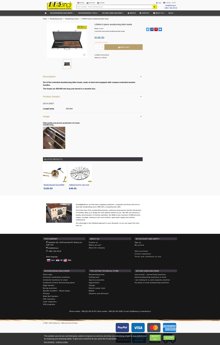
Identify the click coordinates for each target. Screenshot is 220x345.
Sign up (138, 242)
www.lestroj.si (146, 311)
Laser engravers (50, 301)
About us (159, 13)
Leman (101, 28)
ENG (69, 260)
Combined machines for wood (55, 280)
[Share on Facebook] (152, 29)
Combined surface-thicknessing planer (59, 283)
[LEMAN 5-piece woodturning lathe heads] (84, 54)
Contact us (93, 242)
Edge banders (49, 285)
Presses (46, 293)
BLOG (171, 13)
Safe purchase (141, 251)
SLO (53, 260)
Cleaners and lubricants (99, 293)
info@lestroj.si (170, 5)
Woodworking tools (87, 13)
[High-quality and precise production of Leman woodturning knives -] (54, 138)
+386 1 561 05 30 (170, 8)
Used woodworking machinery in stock (150, 277)
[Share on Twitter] (148, 29)
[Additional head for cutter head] (80, 173)
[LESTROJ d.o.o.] (59, 5)
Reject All (155, 337)
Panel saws (47, 274)
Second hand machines (112, 13)
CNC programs (49, 304)
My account (139, 245)
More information (49, 342)
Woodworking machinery (61, 13)
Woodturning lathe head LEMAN (54, 185)
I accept (169, 338)
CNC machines (49, 299)
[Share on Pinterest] (156, 29)
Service (133, 13)
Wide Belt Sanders (50, 296)
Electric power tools (97, 288)
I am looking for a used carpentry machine (152, 280)
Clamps (92, 285)
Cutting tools (94, 277)
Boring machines (50, 288)
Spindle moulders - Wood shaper (56, 291)
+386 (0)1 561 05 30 (88, 311)
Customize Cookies (62, 342)
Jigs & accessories (96, 280)
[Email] (160, 29)
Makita (91, 291)
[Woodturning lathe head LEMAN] (54, 173)
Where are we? (95, 245)
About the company (97, 248)
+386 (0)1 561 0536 (115, 311)
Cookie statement (143, 254)
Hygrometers (94, 283)
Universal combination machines (56, 277)
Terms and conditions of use (148, 256)
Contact (146, 13)
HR (61, 260)
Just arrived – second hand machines (150, 274)
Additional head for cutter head (79, 185)
